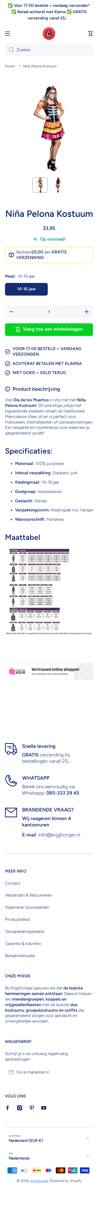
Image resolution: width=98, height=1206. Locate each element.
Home (10, 66)
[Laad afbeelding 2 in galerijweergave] (58, 185)
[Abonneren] (86, 1072)
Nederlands (19, 1158)
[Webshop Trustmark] (49, 671)
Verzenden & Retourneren (28, 895)
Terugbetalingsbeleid (24, 931)
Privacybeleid (17, 919)
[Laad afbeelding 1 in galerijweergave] (40, 185)
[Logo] (49, 33)
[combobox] (49, 50)
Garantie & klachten (23, 943)
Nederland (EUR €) (26, 1140)
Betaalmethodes (20, 955)
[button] (90, 33)
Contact (12, 883)
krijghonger (40, 1180)
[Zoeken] (9, 50)
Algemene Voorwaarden (27, 907)
